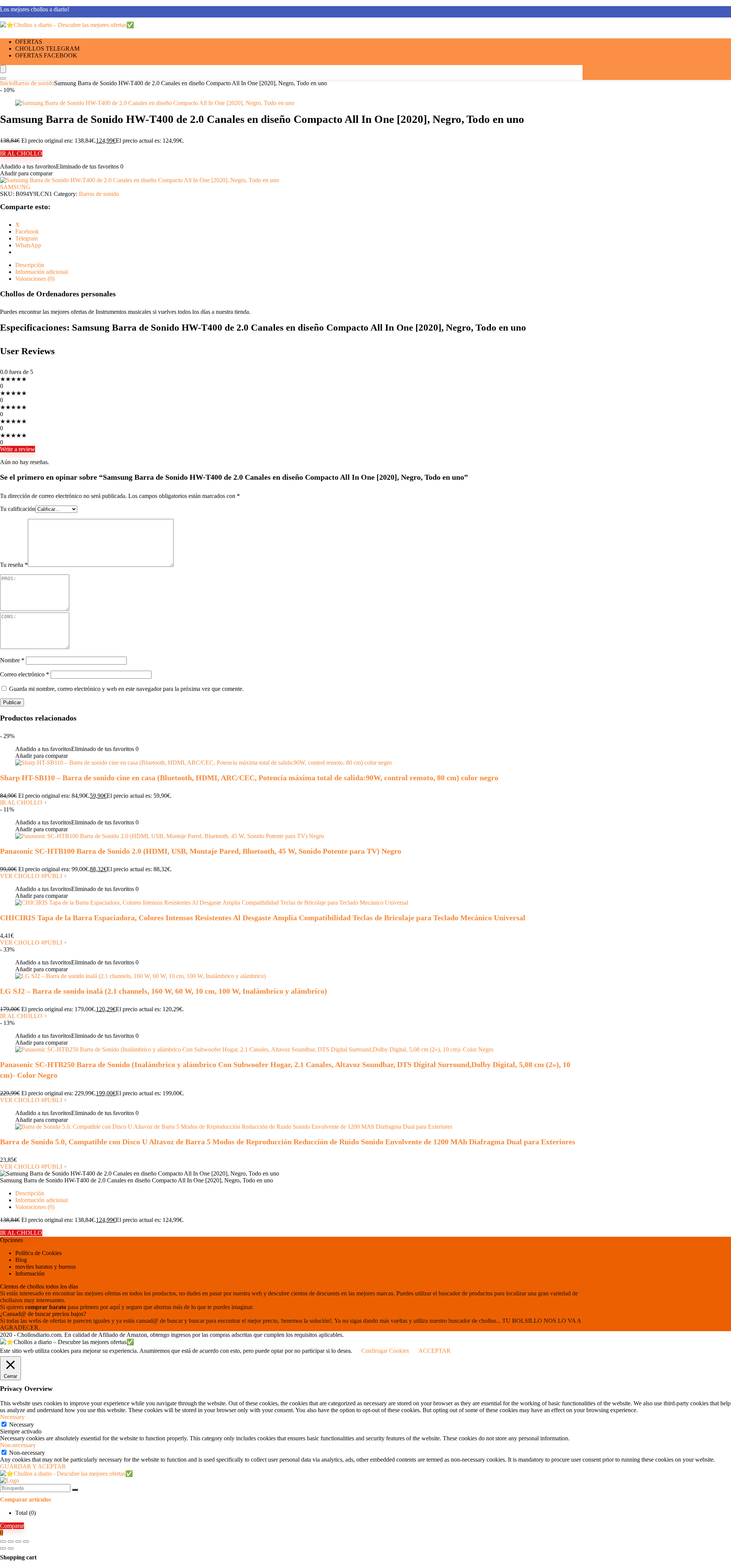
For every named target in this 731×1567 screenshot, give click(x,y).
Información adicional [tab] (41, 272)
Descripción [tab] (29, 265)
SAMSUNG (15, 187)
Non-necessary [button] (18, 1445)
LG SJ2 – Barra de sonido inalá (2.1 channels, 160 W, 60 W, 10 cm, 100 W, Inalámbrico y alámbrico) (163, 991)
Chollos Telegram (47, 48)
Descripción (29, 1193)
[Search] (3, 78)
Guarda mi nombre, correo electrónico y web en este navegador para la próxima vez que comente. (126, 689)
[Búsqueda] (75, 1490)
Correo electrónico (24, 674)
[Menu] (3, 69)
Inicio (7, 83)
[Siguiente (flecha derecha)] (11, 1548)
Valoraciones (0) (34, 1207)
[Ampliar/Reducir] (3, 1541)
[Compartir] (18, 1541)
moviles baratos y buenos (45, 1266)
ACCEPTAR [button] (434, 1350)
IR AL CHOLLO (21, 153)
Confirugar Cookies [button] (385, 1350)
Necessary (21, 1424)
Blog (21, 1260)
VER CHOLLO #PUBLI (33, 876)
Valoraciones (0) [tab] (34, 278)
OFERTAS (28, 41)
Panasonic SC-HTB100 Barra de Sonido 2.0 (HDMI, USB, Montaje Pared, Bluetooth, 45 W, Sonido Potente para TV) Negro (200, 851)
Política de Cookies (38, 1253)
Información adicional (41, 1200)
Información (30, 1273)
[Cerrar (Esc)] (26, 1541)
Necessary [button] (12, 1417)
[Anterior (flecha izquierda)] (3, 1548)
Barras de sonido (34, 83)
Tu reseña (14, 565)
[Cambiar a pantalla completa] (11, 1541)
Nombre (12, 660)
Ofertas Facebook (46, 55)
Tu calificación (17, 509)
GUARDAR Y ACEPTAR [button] (33, 1466)
